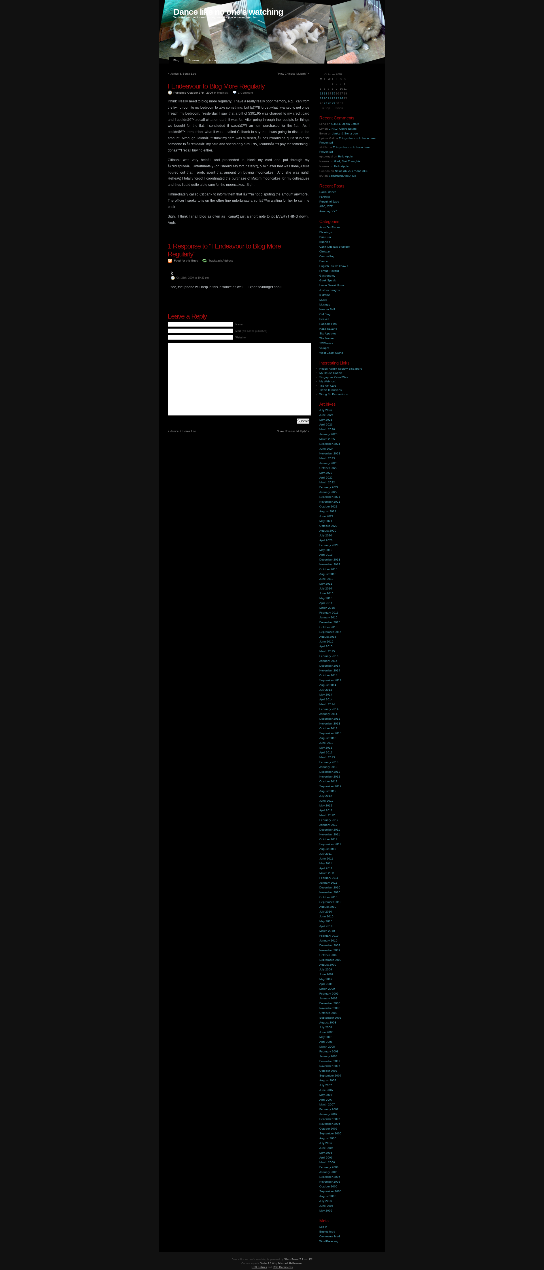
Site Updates (327, 333)
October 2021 (328, 506)
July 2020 (325, 535)
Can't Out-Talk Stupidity (334, 246)
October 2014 (328, 675)
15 (333, 93)
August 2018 (327, 574)
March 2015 (327, 651)
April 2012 (326, 810)
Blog (176, 60)
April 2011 (325, 868)
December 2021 (329, 496)
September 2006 (330, 1133)
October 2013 (328, 728)
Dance (323, 261)
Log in (323, 1226)
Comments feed (329, 1236)
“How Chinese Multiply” (292, 73)
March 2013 (327, 757)
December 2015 (329, 622)
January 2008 (328, 1056)
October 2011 (328, 839)
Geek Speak (327, 280)
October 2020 (328, 525)
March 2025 (327, 439)
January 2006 (328, 1172)
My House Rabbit (330, 372)
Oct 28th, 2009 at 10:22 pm (192, 277)
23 (337, 98)
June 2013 (326, 742)
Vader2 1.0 (267, 1263)
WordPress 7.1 (293, 1259)
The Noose (326, 338)
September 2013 (330, 733)
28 (329, 103)
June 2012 (326, 800)
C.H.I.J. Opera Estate (345, 123)
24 (341, 98)
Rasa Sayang (328, 328)
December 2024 (329, 443)
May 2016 (325, 598)
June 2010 (326, 916)
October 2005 (328, 1186)
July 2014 (325, 689)
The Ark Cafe (327, 385)
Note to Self (327, 309)
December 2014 (329, 665)
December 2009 (329, 945)
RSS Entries (259, 1267)
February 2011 (328, 877)
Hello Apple (345, 156)
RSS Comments (283, 1267)
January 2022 (328, 492)
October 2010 (328, 897)
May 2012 (325, 805)
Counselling (327, 256)
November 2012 (329, 776)
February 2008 (329, 1051)
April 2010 (326, 926)
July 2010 (325, 911)
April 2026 (326, 424)
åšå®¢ (323, 147)
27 (325, 103)
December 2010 (329, 887)
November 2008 (329, 1008)
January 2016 (328, 617)
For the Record (329, 270)
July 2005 (325, 1200)
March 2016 (327, 607)
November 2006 (329, 1123)
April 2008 (326, 1041)
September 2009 (330, 959)
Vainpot (324, 347)
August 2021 (327, 511)
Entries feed (327, 1231)
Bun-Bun (325, 237)
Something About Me (342, 175)
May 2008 (325, 1037)
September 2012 (330, 786)
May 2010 (325, 921)
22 (333, 98)
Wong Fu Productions (333, 394)
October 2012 (328, 781)
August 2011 (327, 848)
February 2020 (329, 545)
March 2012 (327, 815)
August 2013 (327, 738)
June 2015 (326, 641)
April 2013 (326, 752)
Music (323, 299)
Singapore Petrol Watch (334, 377)
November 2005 (329, 1181)
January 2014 (328, 713)
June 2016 (326, 593)
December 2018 (329, 559)
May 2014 (325, 694)
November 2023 (329, 453)
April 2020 (326, 540)
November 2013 (329, 723)
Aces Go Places (329, 227)
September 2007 (330, 1075)
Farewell (324, 196)
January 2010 (328, 940)
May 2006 (325, 1152)
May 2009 (325, 979)
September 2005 (330, 1191)
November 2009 (329, 950)
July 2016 (325, 588)
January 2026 (328, 434)
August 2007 (327, 1080)
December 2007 (329, 1061)
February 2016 (329, 612)
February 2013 (329, 762)
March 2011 (327, 873)
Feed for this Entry (186, 260)
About (213, 60)
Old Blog (325, 314)
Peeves (324, 319)
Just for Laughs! (330, 290)
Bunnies (194, 60)
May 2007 (325, 1094)
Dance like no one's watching (228, 11)
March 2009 (327, 988)
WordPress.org (329, 1241)
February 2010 (329, 935)
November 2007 (329, 1065)
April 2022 (326, 477)
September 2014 (330, 680)
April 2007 (326, 1099)
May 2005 (325, 1210)
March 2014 (327, 704)
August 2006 (327, 1138)
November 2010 (329, 892)
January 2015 (328, 660)
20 (325, 98)
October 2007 (328, 1070)
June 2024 (326, 448)
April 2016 (326, 603)
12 (321, 93)
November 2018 (329, 564)
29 (333, 103)
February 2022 (329, 487)
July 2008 (325, 1027)
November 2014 (329, 670)
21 (329, 98)
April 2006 (326, 1157)
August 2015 (327, 636)
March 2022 (327, 482)
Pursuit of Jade (329, 201)
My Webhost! (327, 381)
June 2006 (326, 1147)
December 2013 (329, 718)
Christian (325, 251)
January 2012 (328, 824)
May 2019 (325, 549)
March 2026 (327, 429)
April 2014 (326, 699)
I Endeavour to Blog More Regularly (216, 86)
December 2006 (329, 1119)
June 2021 (326, 516)
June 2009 (326, 974)
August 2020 (327, 530)
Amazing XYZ (328, 211)
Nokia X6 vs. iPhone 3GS (351, 170)
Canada (324, 170)
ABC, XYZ (326, 206)
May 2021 (325, 521)
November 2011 (329, 834)
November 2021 (329, 501)
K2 (311, 1259)
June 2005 (326, 1205)
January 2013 (328, 766)
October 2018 (328, 569)
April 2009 (326, 983)
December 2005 (329, 1176)
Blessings (325, 232)
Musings (222, 92)
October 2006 (328, 1128)
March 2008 (327, 1046)
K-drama (324, 294)
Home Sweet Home (332, 285)
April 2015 (326, 646)
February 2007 (329, 1109)
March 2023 (327, 458)
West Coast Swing (331, 352)
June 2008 (326, 1032)
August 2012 (327, 791)
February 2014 (329, 709)
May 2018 (325, 583)
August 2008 (327, 1022)
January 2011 (328, 882)
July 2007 (325, 1085)
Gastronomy (327, 275)
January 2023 (328, 463)
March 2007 (327, 1104)
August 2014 (327, 684)
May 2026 (325, 419)
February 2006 (329, 1167)
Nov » (339, 107)
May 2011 (325, 863)
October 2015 (328, 627)
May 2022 (325, 472)
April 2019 (326, 554)
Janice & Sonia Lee (183, 73)
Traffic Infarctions (330, 389)
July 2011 (325, 853)
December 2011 (329, 829)
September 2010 (330, 901)
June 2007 (326, 1090)
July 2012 (325, 795)
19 (321, 98)
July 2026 (325, 410)
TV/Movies (326, 343)
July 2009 (325, 969)
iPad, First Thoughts (347, 161)
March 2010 (327, 930)
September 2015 (330, 631)
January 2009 (328, 998)
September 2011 (330, 844)
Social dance (327, 191)
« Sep (326, 107)
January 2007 (328, 1114)
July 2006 (325, 1143)
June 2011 (326, 858)
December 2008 (329, 1003)
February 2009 (329, 993)
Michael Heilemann (290, 1263)
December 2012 (329, 771)
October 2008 (328, 1012)
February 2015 (329, 656)
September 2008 (330, 1017)
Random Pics (328, 323)
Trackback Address (221, 260)
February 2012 (329, 820)
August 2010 (327, 906)
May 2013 (325, 747)
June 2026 (326, 414)
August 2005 (327, 1196)
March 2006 (327, 1162)
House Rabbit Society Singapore (340, 368)
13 (325, 93)
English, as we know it (333, 266)
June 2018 (326, 578)
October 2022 (328, 467)
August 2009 (327, 964)
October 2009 (328, 955)
